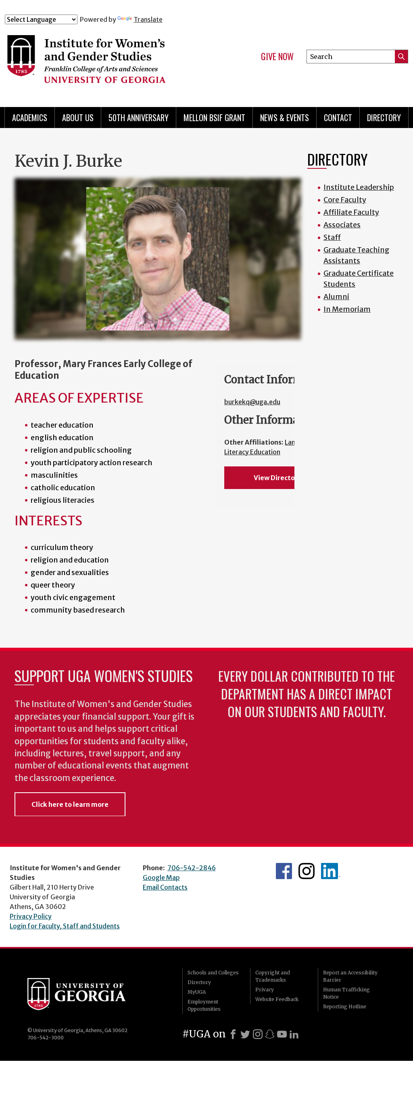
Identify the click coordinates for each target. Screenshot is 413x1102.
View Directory (277, 478)
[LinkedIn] (294, 1034)
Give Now (277, 56)
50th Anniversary (138, 117)
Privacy (264, 990)
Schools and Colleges (213, 973)
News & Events (284, 117)
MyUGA (197, 992)
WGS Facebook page (284, 871)
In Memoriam (347, 309)
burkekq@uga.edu (252, 402)
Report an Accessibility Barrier (350, 976)
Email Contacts (165, 887)
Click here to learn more (69, 804)
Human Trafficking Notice (346, 993)
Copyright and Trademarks (272, 976)
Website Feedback (276, 999)
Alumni (336, 296)
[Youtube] (282, 1034)
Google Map (161, 877)
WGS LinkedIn (330, 871)
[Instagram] (258, 1034)
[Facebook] (233, 1034)
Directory (384, 117)
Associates (342, 224)
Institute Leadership (358, 187)
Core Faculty (344, 199)
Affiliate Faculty (351, 212)
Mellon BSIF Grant (214, 117)
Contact (338, 117)
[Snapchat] (270, 1034)
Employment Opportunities (204, 1005)
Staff (332, 237)
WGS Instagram (306, 871)
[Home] (116, 60)
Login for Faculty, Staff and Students (65, 926)
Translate (148, 19)
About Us (78, 117)
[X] (245, 1034)
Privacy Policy (31, 916)
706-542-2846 (191, 868)
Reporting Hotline (344, 1006)
